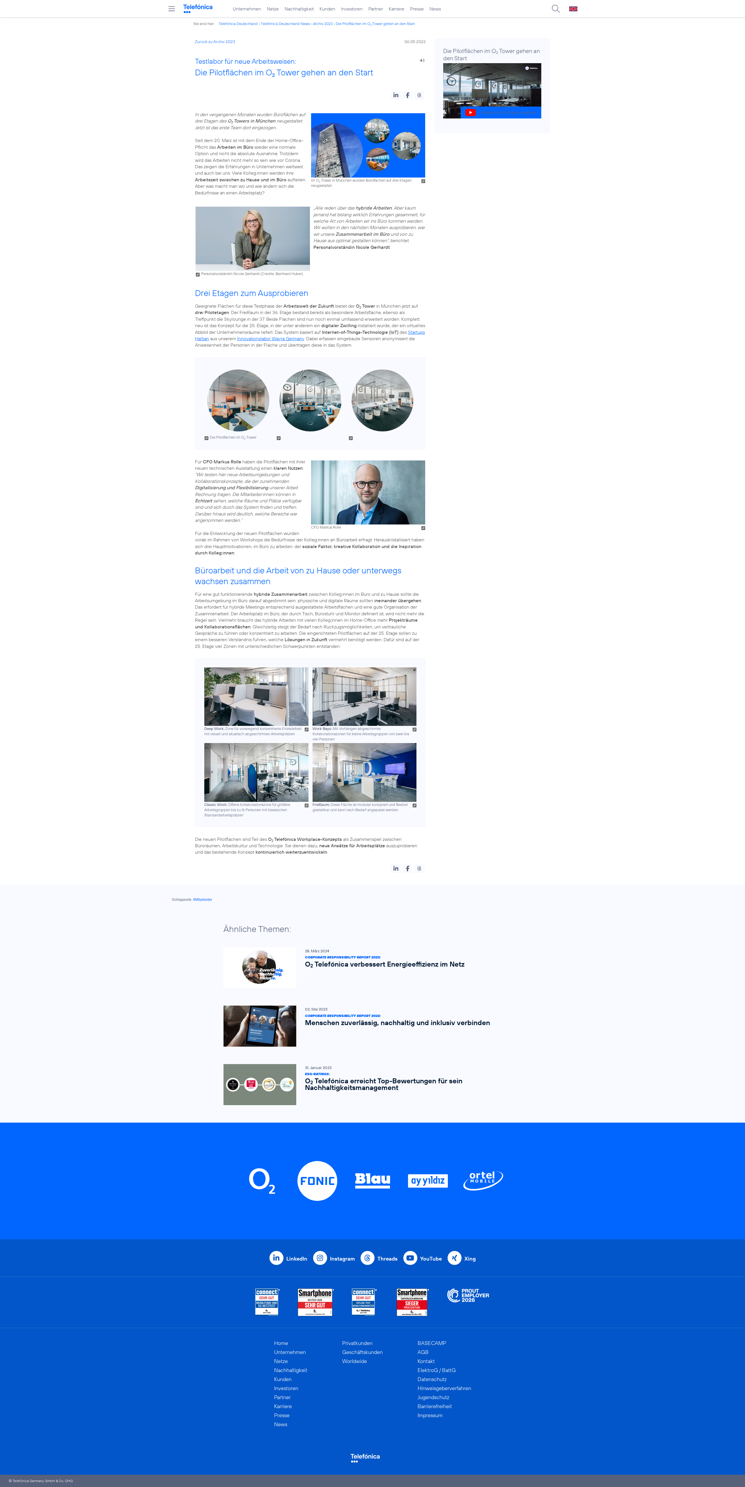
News (435, 9)
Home (281, 1343)
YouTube (431, 1258)
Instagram (342, 1258)
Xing (470, 1258)
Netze (273, 9)
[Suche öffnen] (556, 8)
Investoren (352, 9)
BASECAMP (432, 1343)
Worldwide (354, 1361)
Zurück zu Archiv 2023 (215, 41)
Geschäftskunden (362, 1352)
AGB (423, 1352)
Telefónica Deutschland (238, 23)
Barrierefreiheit (435, 1406)
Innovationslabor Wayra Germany (270, 338)
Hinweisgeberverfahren (444, 1388)
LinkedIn (296, 1258)
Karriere (396, 9)
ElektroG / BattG (437, 1370)
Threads (387, 1258)
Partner (375, 9)
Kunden (327, 9)
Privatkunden (357, 1343)
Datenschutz (432, 1379)
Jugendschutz (433, 1397)
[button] (396, 95)
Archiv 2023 (323, 23)
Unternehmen (247, 9)
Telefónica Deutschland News (285, 23)
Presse (417, 9)
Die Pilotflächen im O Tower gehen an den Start (375, 23)
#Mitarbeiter (202, 900)
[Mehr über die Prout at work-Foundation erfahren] (468, 1302)
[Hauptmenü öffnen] (171, 8)
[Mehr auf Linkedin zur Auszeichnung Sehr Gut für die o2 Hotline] (364, 1302)
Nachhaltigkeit (299, 9)
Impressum (430, 1415)
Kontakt (426, 1361)
